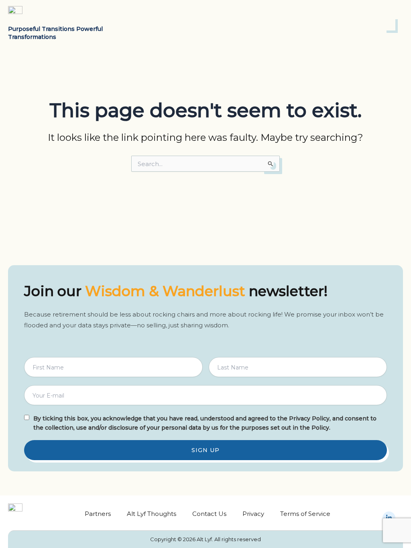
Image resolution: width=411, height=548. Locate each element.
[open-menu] (389, 23)
